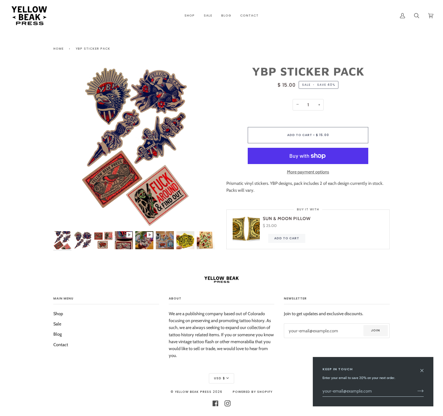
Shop (58, 313)
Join (375, 330)
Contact (60, 344)
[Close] (424, 367)
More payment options (308, 172)
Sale (57, 324)
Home (58, 48)
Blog (57, 334)
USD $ (219, 378)
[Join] (416, 391)
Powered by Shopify (252, 392)
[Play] (135, 210)
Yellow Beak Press (193, 392)
